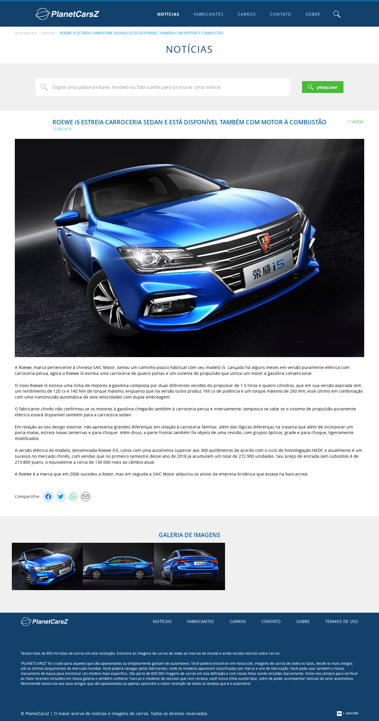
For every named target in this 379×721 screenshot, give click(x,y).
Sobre (313, 14)
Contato (280, 14)
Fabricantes (209, 14)
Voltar (357, 121)
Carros (247, 14)
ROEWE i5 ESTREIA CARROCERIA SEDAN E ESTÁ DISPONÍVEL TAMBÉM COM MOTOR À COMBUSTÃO (141, 32)
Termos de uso (341, 621)
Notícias (168, 14)
